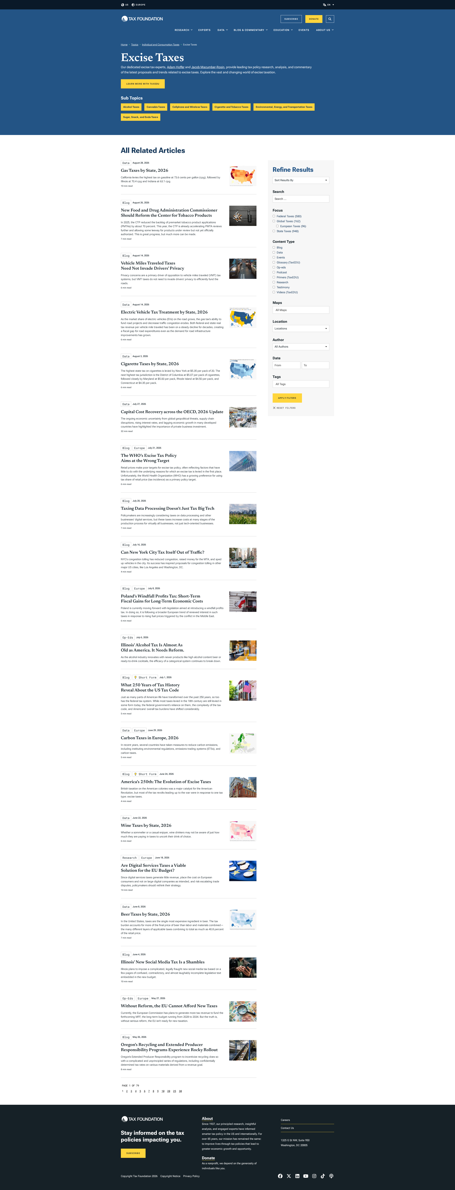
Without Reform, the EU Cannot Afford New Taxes (169, 1006)
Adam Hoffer (175, 67)
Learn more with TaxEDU (142, 84)
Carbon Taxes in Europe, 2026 (150, 738)
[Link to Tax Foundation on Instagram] (314, 1176)
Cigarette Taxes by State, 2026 (150, 364)
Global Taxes (288, 221)
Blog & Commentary (249, 30)
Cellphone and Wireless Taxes (189, 107)
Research (182, 30)
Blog (279, 247)
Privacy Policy (191, 1176)
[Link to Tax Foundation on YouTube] (306, 1176)
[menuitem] (330, 5)
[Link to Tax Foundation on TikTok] (323, 1176)
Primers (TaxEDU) (288, 277)
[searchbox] (301, 310)
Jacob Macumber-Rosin (207, 67)
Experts (205, 30)
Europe (140, 5)
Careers (285, 1120)
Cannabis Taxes (156, 107)
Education (282, 30)
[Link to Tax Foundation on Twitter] (289, 1176)
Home (124, 44)
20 (168, 1091)
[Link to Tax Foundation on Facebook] (280, 1176)
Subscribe (291, 19)
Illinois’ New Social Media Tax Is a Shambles (163, 962)
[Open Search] (330, 19)
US (127, 5)
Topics (134, 44)
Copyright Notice (170, 1176)
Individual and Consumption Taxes (160, 44)
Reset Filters (286, 407)
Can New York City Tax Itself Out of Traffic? (162, 552)
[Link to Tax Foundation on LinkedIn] (297, 1176)
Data (221, 30)
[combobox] (301, 310)
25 (174, 1091)
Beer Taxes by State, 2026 (145, 914)
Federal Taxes (289, 216)
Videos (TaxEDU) (287, 292)
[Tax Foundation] (142, 19)
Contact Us (287, 1128)
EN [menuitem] (329, 5)
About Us (323, 30)
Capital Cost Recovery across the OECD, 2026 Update (172, 412)
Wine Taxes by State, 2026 (146, 826)
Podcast (282, 272)
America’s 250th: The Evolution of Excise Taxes (166, 782)
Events (305, 30)
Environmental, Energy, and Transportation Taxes (284, 107)
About (207, 1118)
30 (180, 1091)
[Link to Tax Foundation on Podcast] (331, 1176)
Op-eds (281, 267)
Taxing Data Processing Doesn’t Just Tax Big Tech (167, 509)
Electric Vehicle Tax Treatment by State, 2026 (164, 312)
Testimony (283, 287)
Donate (314, 19)
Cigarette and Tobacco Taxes (231, 107)
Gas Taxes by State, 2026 (144, 171)
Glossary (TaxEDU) (288, 262)
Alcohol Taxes (131, 107)
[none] (330, 5)
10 (163, 1091)
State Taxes (288, 231)
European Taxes (293, 226)
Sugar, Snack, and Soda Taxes (140, 117)
